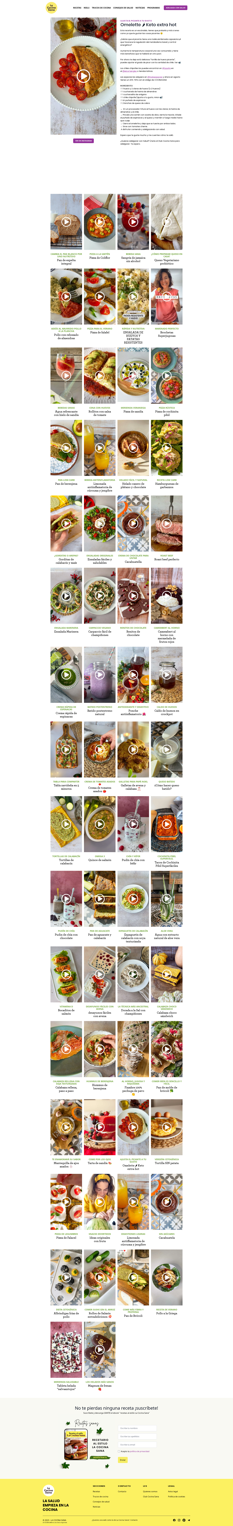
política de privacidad (139, 1451)
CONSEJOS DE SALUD (123, 7)
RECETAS (77, 7)
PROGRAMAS (153, 7)
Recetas (96, 1491)
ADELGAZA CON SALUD (175, 8)
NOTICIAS (140, 7)
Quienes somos (150, 1491)
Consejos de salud (101, 1501)
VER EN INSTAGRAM (83, 141)
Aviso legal (173, 1491)
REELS (86, 7)
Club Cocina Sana (151, 1496)
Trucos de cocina (100, 1496)
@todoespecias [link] (154, 77)
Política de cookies (176, 1496)
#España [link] (166, 68)
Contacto (122, 1491)
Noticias (96, 1506)
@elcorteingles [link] (129, 71)
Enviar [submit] (123, 1460)
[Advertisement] (116, 167)
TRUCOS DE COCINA (101, 7)
